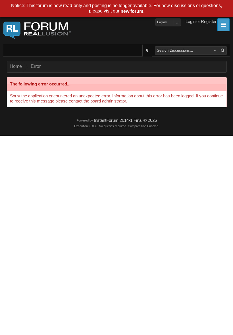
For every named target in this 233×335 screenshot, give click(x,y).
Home (16, 66)
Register (209, 21)
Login (190, 21)
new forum (131, 11)
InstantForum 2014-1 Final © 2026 (125, 120)
